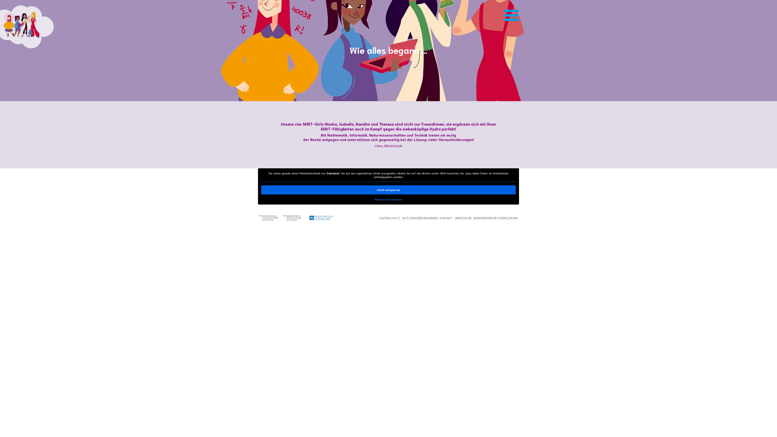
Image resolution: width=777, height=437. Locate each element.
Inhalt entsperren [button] (388, 190)
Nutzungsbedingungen (420, 218)
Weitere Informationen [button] (388, 199)
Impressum (463, 218)
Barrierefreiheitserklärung (495, 218)
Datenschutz (389, 218)
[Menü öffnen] (511, 16)
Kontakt (446, 218)
